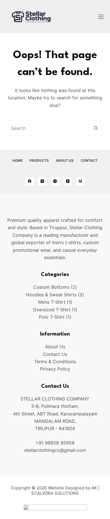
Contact (89, 160)
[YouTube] (67, 181)
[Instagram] (55, 181)
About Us (65, 160)
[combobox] (47, 128)
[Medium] (80, 181)
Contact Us (55, 354)
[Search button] (95, 128)
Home (17, 160)
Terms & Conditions (55, 361)
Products (39, 160)
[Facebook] (29, 181)
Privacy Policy (55, 369)
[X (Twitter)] (42, 181)
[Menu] (101, 16)
